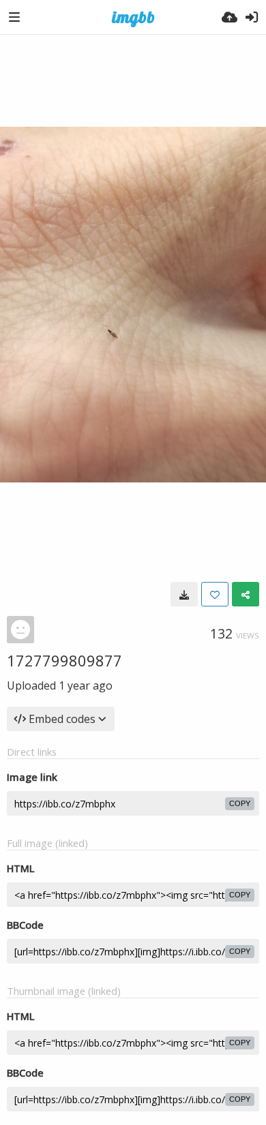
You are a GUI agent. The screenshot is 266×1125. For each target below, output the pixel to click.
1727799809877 (64, 660)
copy (239, 803)
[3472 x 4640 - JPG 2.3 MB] (184, 594)
